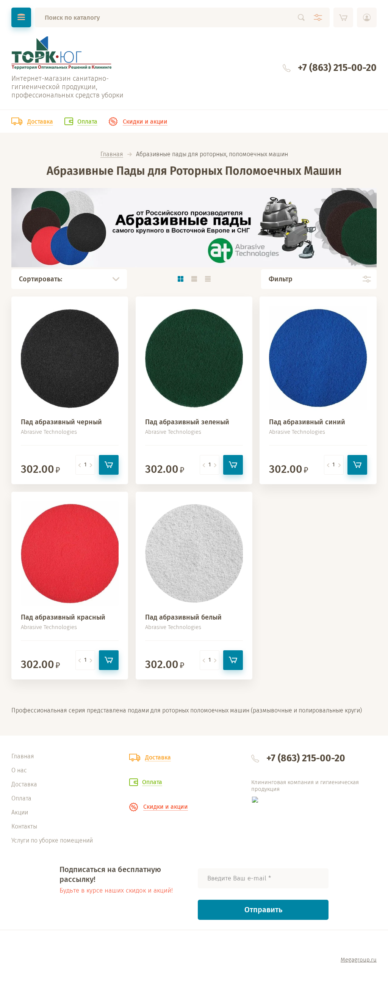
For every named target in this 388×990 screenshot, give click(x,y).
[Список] (194, 279)
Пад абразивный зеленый (187, 422)
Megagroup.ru (359, 959)
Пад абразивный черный (61, 422)
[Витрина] (180, 279)
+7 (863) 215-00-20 (337, 68)
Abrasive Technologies (49, 431)
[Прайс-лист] (207, 279)
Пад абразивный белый (183, 617)
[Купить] (109, 465)
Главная (111, 154)
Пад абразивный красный (63, 617)
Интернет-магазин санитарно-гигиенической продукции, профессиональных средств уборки (67, 86)
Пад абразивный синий (307, 422)
